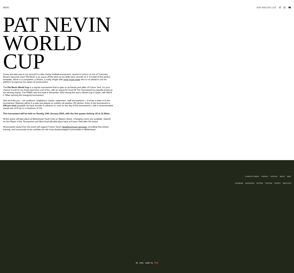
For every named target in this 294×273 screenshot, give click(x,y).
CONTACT (264, 176)
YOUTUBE (268, 183)
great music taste (71, 79)
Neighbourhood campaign (74, 127)
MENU (6, 7)
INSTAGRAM (249, 183)
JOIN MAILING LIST (266, 7)
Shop (289, 176)
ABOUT (282, 176)
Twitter (259, 183)
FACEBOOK (239, 183)
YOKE (156, 263)
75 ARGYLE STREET (252, 176)
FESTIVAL (273, 176)
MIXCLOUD (287, 183)
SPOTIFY (277, 183)
